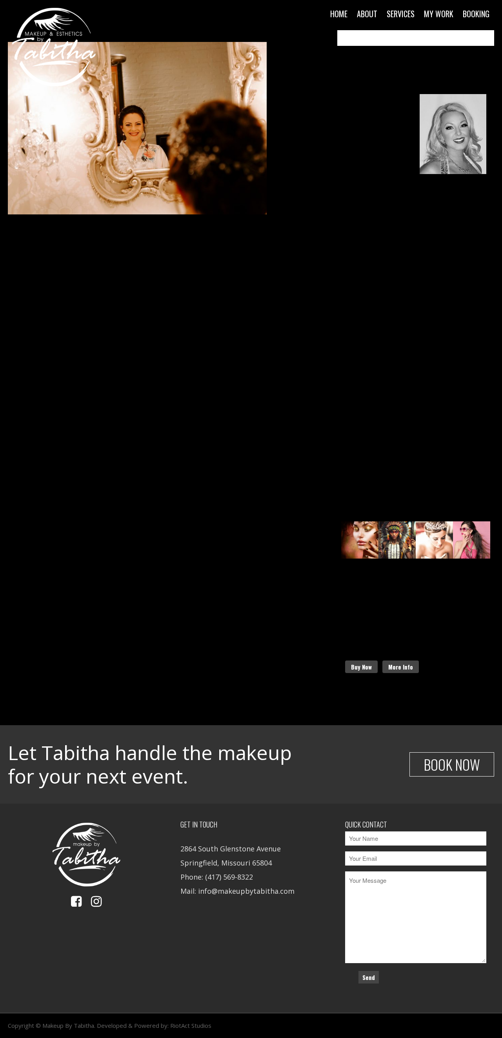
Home (338, 14)
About (367, 14)
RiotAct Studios (190, 1025)
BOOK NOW (452, 764)
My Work (438, 14)
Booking (476, 14)
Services (401, 14)
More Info (400, 666)
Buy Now (361, 666)
